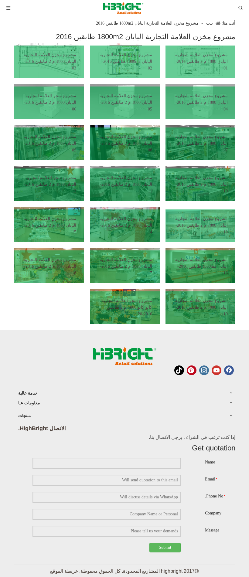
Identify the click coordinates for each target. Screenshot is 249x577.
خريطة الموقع (64, 571)
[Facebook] (229, 370)
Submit (165, 547)
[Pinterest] (191, 370)
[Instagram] (204, 370)
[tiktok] (179, 370)
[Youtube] (216, 370)
